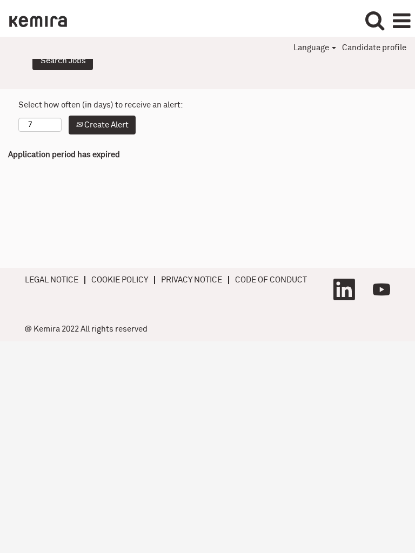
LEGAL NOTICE (51, 280)
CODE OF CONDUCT (271, 280)
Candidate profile (374, 47)
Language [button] (312, 47)
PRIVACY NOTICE (191, 280)
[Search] (374, 20)
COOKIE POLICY (119, 280)
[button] (401, 21)
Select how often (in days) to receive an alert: (100, 105)
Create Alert (106, 125)
